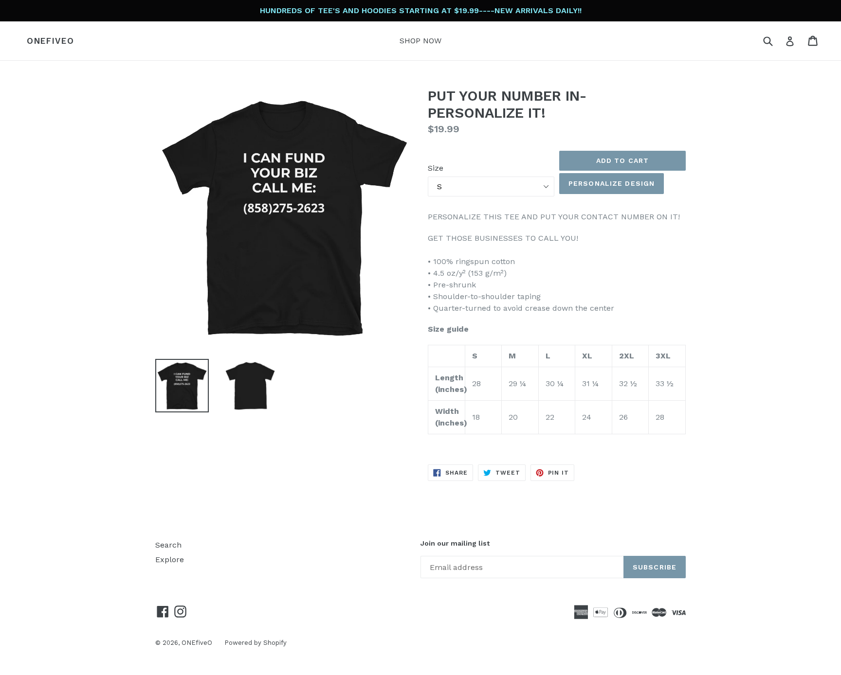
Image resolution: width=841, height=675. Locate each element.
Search (168, 545)
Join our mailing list (455, 543)
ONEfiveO (50, 41)
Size (435, 168)
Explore (169, 559)
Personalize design (611, 183)
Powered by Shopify (255, 642)
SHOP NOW (420, 40)
